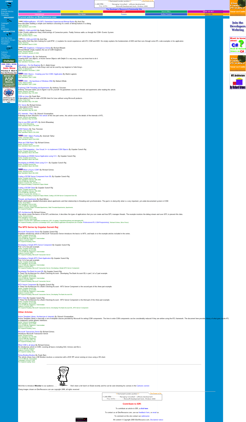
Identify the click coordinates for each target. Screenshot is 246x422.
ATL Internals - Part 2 (26, 114)
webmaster (145, 416)
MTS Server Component (27, 285)
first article (43, 116)
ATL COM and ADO (29, 30)
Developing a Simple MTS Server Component (35, 245)
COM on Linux (23, 96)
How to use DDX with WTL (28, 122)
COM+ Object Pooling (31, 136)
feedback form (144, 412)
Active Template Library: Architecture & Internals (36, 317)
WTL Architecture (24, 212)
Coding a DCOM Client (26, 188)
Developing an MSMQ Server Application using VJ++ (38, 156)
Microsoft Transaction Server (29, 232)
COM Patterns (23, 129)
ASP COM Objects (25, 57)
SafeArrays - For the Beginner (29, 65)
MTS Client (22, 298)
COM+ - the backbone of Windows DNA (38, 81)
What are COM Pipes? (26, 143)
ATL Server (22, 105)
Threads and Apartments (27, 199)
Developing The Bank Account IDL (31, 271)
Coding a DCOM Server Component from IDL (35, 176)
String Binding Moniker (26, 355)
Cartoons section (143, 386)
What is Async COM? (31, 170)
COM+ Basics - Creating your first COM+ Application (42, 74)
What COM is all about (26, 345)
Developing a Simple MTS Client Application (34, 258)
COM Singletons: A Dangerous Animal (36, 48)
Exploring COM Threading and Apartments (33, 88)
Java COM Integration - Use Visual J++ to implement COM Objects (43, 149)
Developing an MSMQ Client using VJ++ (33, 163)
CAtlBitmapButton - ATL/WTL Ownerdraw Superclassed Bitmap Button (48, 22)
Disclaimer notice (156, 420)
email (154, 412)
